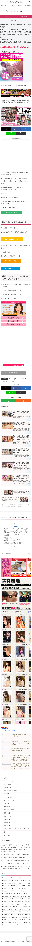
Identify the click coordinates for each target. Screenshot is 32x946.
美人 (8, 381)
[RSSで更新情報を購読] (23, 400)
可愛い (18, 379)
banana (16, 526)
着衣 (4, 381)
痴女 (27, 379)
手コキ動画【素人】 (10, 268)
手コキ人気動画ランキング (12, 239)
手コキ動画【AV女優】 (11, 261)
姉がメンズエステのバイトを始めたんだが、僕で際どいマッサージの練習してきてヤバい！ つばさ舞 (15, 867)
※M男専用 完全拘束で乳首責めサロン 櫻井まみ (14, 857)
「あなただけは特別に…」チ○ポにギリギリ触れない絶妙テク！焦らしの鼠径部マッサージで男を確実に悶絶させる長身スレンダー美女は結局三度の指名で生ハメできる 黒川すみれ (16, 848)
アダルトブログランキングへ (9, 730)
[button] (21, 133)
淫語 (23, 379)
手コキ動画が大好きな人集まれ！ (16, 2)
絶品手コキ (5, 379)
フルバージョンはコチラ (12, 212)
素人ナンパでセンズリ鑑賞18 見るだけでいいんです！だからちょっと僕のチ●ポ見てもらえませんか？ (16, 862)
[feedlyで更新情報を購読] (8, 400)
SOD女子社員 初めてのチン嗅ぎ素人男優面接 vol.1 (15, 854)
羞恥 (13, 381)
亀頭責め (12, 379)
